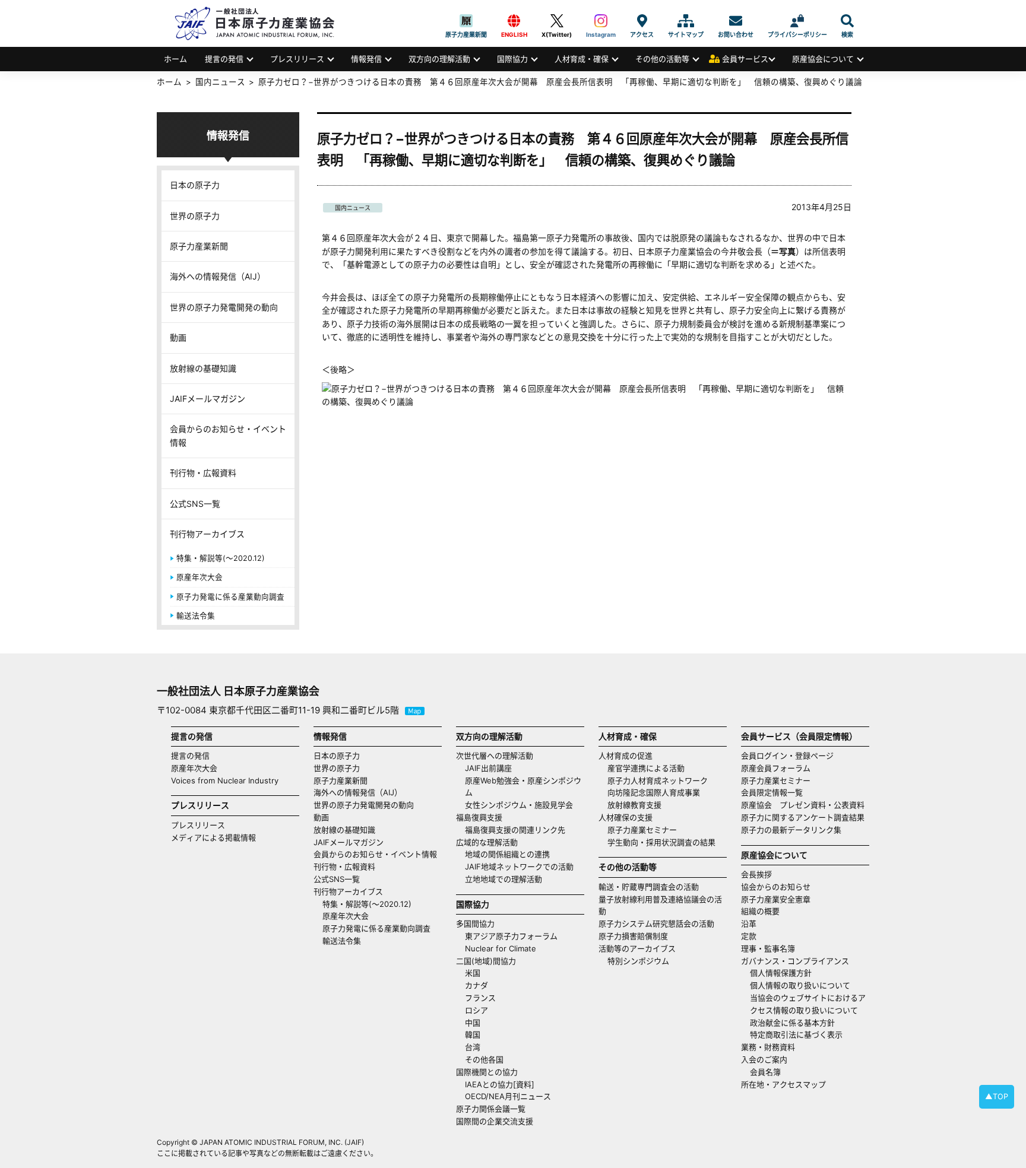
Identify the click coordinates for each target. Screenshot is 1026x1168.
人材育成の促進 (625, 755)
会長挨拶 (756, 874)
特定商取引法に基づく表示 (796, 1034)
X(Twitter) (556, 21)
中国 (472, 1022)
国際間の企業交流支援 (494, 1121)
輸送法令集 (195, 615)
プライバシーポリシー (797, 21)
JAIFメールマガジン (207, 398)
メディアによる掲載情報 (213, 837)
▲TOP (996, 1096)
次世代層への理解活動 (494, 755)
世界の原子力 (195, 216)
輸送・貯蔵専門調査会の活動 (648, 886)
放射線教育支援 (634, 805)
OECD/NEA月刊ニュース (508, 1096)
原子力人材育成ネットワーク (657, 780)
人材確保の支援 (625, 817)
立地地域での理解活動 (503, 879)
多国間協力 (475, 923)
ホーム (175, 59)
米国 (472, 972)
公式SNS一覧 (195, 504)
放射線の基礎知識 (203, 368)
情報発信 (366, 59)
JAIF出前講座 (488, 768)
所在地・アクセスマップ (783, 1084)
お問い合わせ (736, 21)
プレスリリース (297, 59)
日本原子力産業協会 (261, 23)
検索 (847, 21)
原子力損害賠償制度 (633, 936)
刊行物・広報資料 (203, 473)
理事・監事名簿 (768, 948)
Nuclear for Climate (500, 948)
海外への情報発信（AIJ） (217, 276)
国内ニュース (352, 207)
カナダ (476, 985)
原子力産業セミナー (642, 829)
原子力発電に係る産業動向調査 (230, 596)
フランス (480, 997)
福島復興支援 (479, 817)
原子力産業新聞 (466, 21)
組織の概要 (760, 911)
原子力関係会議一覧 (490, 1108)
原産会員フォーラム (775, 768)
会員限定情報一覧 (772, 792)
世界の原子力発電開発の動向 (224, 307)
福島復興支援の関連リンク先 (515, 829)
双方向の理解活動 (439, 59)
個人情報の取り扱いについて (800, 985)
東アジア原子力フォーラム (511, 936)
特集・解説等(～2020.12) (220, 558)
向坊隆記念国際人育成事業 (653, 792)
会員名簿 (765, 1072)
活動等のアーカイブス (637, 948)
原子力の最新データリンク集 (791, 829)
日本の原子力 (195, 185)
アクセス (642, 21)
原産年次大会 (199, 577)
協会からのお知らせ (775, 886)
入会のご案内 (764, 1059)
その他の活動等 (662, 59)
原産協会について (823, 59)
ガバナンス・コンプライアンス (795, 961)
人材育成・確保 (582, 59)
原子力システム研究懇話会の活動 (656, 923)
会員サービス (745, 59)
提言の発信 (224, 59)
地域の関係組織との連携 (507, 854)
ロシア (476, 1010)
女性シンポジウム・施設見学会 (519, 805)
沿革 (748, 923)
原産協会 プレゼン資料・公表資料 (802, 805)
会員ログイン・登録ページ (787, 755)
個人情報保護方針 (781, 972)
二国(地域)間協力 (486, 961)
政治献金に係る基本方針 (792, 1022)
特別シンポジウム (638, 961)
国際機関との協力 (487, 1072)
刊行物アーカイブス (207, 534)
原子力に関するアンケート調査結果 (802, 817)
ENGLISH (514, 21)
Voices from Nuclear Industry (224, 780)
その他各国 (484, 1059)
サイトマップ (686, 21)
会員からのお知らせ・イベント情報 (228, 435)
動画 (178, 337)
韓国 (472, 1034)
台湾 (472, 1047)
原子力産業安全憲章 (775, 899)
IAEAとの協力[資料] (499, 1084)
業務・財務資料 (768, 1047)
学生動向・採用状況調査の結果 (665, 842)
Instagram (601, 21)
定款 (748, 936)
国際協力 (512, 59)
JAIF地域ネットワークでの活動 (519, 866)
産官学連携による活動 (646, 768)
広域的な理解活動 (487, 842)
